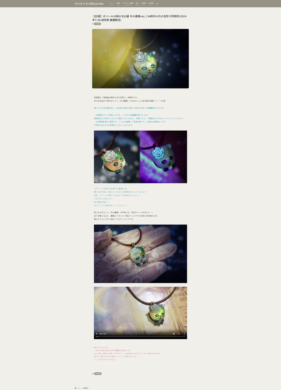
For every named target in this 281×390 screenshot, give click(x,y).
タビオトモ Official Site (89, 3)
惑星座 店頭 (139, 108)
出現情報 (97, 24)
